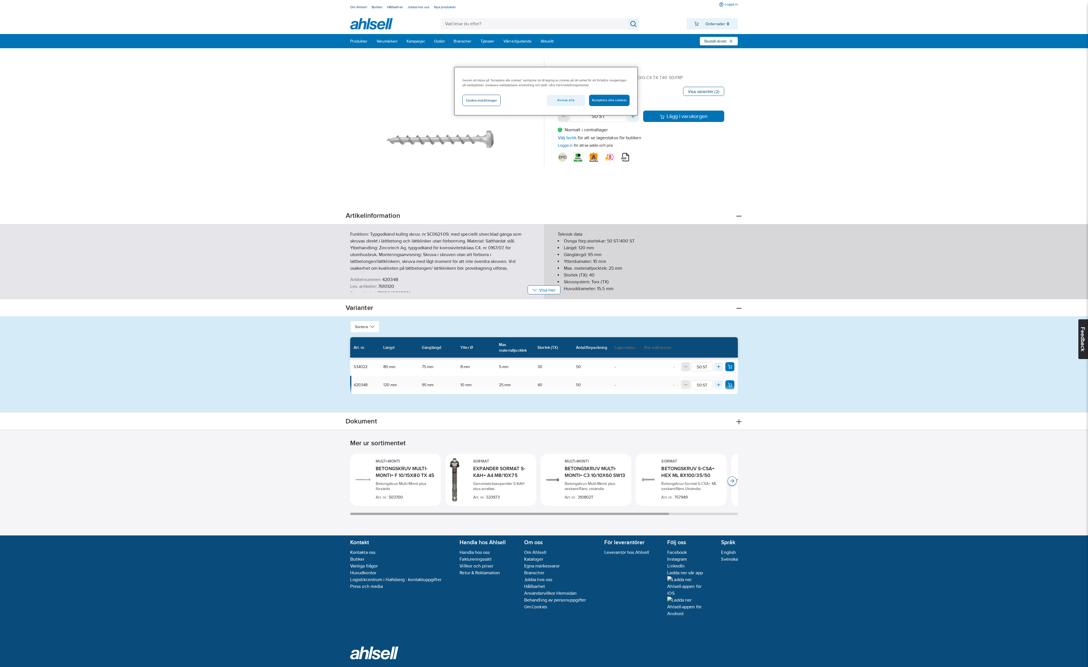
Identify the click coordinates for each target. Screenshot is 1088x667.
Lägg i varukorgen (687, 116)
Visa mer (547, 290)
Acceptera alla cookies (609, 100)
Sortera (361, 326)
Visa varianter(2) (703, 91)
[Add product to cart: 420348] (729, 384)
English (728, 552)
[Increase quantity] (633, 116)
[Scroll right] (732, 481)
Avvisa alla (565, 100)
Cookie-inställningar (481, 100)
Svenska (729, 559)
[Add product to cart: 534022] (729, 366)
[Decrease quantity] (563, 116)
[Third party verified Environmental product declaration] (562, 157)
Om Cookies (535, 606)
